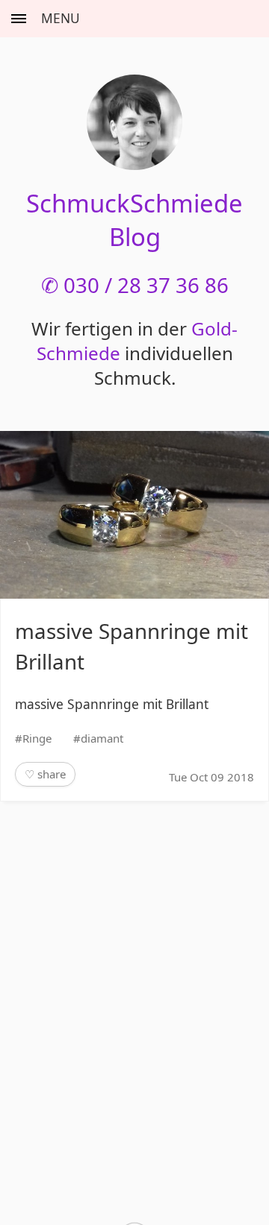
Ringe (37, 738)
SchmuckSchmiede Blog (134, 219)
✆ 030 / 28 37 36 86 (135, 285)
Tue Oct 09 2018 (211, 776)
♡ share (45, 773)
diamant (102, 738)
